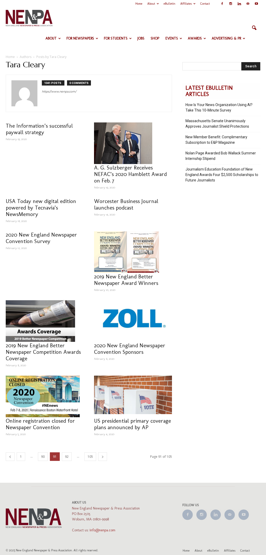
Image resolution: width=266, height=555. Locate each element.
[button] (254, 28)
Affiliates (186, 3)
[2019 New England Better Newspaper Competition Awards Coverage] (45, 321)
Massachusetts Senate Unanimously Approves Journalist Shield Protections (217, 123)
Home (138, 3)
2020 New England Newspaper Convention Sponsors (129, 348)
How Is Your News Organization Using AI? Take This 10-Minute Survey (218, 107)
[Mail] (248, 4)
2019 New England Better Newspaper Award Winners (126, 279)
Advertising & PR (226, 38)
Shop (155, 38)
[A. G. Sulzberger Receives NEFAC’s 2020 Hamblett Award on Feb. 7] (133, 143)
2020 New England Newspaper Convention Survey (41, 237)
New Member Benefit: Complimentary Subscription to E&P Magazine (216, 140)
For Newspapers (80, 38)
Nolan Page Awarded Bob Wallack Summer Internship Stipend (220, 156)
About (151, 3)
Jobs (140, 38)
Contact (205, 3)
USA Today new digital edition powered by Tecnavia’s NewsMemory (41, 207)
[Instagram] (231, 4)
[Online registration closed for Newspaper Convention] (45, 396)
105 (90, 456)
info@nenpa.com (102, 530)
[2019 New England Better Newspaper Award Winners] (133, 252)
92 (67, 456)
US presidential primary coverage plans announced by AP (132, 423)
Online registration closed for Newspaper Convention (40, 423)
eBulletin (169, 3)
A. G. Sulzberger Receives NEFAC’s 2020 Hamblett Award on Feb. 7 (130, 174)
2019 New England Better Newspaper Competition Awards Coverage (43, 352)
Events (171, 38)
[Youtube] (256, 4)
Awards (195, 38)
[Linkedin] (239, 4)
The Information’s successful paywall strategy (39, 128)
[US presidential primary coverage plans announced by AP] (133, 395)
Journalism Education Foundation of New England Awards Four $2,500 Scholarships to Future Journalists (221, 174)
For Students (116, 38)
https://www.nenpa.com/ (59, 91)
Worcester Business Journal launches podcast (126, 204)
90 (43, 456)
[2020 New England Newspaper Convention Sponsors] (133, 318)
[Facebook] (222, 4)
